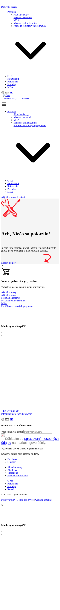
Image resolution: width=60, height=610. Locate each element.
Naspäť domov (8, 262)
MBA (16, 20)
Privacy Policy (8, 499)
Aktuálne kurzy (21, 14)
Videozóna (12, 472)
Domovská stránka (9, 7)
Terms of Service (25, 499)
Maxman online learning (25, 23)
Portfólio (11, 12)
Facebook (12, 459)
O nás (10, 76)
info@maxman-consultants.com (16, 414)
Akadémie (12, 470)
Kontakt (25, 98)
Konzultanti (13, 78)
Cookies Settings (43, 499)
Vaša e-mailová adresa (12, 431)
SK (11, 92)
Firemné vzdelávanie (17, 475)
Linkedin (11, 462)
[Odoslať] (3, 435)
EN (7, 92)
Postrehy (11, 84)
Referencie (12, 81)
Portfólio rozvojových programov (30, 25)
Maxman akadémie (23, 17)
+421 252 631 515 (10, 411)
